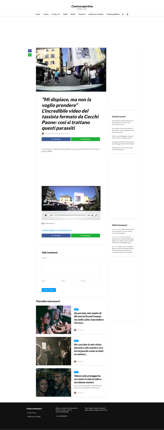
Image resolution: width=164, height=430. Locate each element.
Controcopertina (82, 6)
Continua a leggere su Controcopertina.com (57, 230)
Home (38, 14)
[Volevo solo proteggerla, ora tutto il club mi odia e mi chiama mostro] (53, 382)
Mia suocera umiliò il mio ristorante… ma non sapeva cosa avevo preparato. (123, 231)
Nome (44, 280)
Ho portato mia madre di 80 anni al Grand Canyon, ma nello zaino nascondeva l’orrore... (88, 318)
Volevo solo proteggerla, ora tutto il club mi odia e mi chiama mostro (87, 379)
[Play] (46, 215)
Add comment (66, 133)
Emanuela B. (47, 133)
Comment (44, 258)
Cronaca (46, 14)
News (76, 309)
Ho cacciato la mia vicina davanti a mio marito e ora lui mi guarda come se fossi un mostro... (88, 349)
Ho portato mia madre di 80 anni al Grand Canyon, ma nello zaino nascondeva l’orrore (122, 122)
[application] (71, 202)
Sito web (83, 280)
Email (63, 280)
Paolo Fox (82, 14)
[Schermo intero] (96, 215)
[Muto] (92, 215)
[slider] (70, 215)
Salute (65, 14)
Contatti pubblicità (112, 14)
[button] (71, 202)
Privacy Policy (31, 413)
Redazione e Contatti (96, 14)
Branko (73, 14)
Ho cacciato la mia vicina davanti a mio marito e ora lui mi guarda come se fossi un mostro (123, 130)
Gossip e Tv (56, 14)
